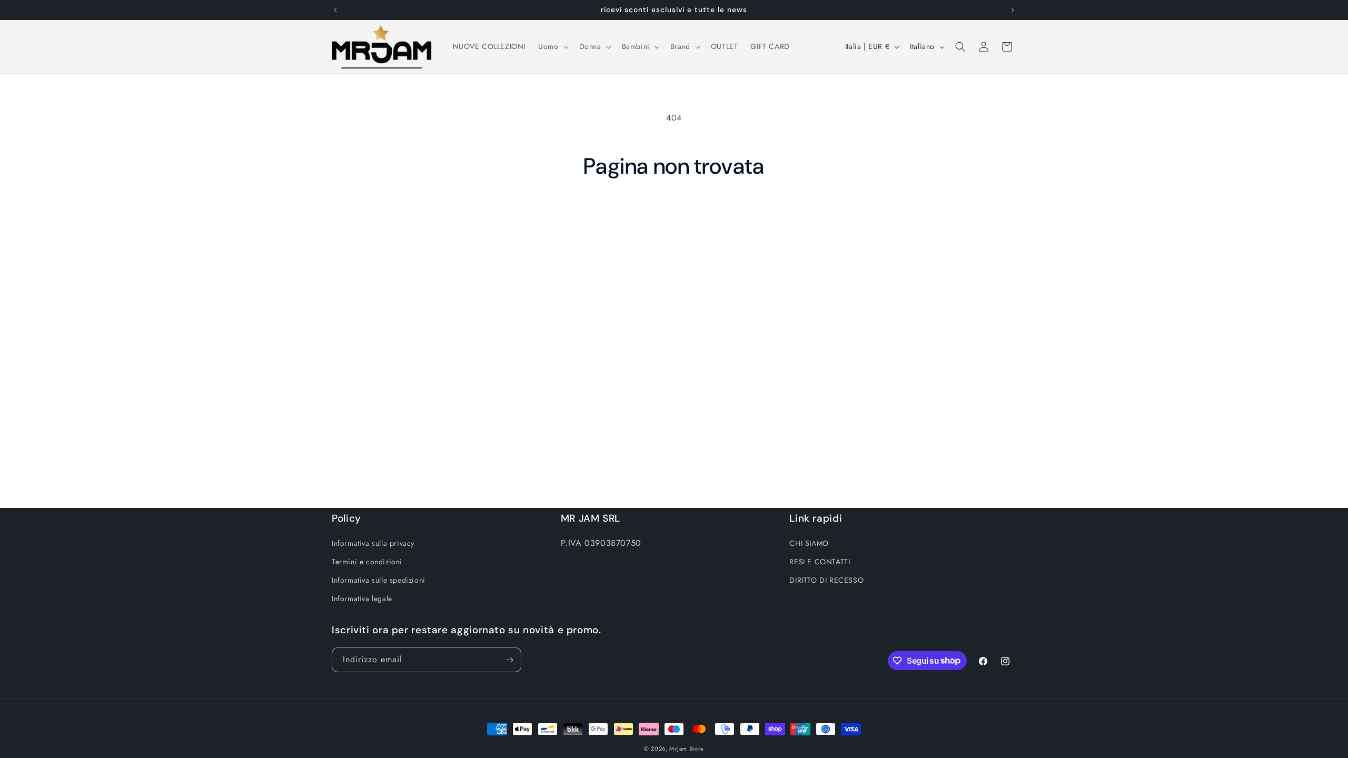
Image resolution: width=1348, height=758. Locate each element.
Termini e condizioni (367, 561)
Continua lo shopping (674, 219)
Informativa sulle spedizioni (378, 580)
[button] (552, 46)
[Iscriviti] (509, 659)
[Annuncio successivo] (1012, 10)
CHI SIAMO (808, 543)
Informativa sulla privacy (373, 543)
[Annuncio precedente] (335, 10)
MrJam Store (686, 748)
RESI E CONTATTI (819, 561)
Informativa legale (362, 598)
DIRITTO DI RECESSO (826, 580)
